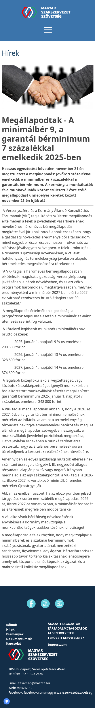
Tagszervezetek (61, 633)
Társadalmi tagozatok (67, 628)
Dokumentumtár (19, 639)
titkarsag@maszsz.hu (34, 683)
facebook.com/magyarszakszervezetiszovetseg (58, 692)
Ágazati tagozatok (64, 624)
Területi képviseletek (66, 638)
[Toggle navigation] (47, 29)
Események (15, 634)
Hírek (10, 629)
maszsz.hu (24, 688)
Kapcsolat (13, 643)
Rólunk (11, 625)
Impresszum (57, 644)
